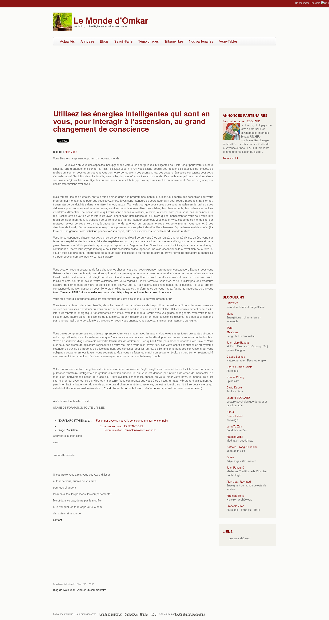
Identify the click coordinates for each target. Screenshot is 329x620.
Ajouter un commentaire (91, 590)
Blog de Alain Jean (64, 590)
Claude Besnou (236, 356)
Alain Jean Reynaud (239, 481)
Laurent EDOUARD (238, 398)
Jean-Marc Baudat (238, 342)
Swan (230, 327)
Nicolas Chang (235, 377)
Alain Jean (71, 152)
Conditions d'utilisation (110, 613)
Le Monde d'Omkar (110, 20)
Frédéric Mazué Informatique (190, 613)
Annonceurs (131, 613)
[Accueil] (62, 21)
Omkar (231, 457)
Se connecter (302, 2)
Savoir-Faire (123, 41)
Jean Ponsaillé (235, 467)
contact (57, 520)
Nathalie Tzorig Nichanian (242, 447)
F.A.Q (153, 613)
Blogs (104, 41)
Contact (144, 613)
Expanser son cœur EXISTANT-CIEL (122, 426)
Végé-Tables (228, 41)
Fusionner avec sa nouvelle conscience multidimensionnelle (132, 420)
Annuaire (87, 41)
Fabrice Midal (235, 437)
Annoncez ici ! (231, 158)
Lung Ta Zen (234, 426)
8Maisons (232, 332)
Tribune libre (173, 41)
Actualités (67, 41)
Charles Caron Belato (239, 367)
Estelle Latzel (235, 416)
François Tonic (235, 495)
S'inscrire (315, 2)
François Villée (235, 506)
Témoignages (148, 41)
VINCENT (232, 303)
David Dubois (235, 387)
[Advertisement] (164, 75)
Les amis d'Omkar (240, 538)
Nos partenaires (201, 41)
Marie (230, 313)
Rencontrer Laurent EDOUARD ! (242, 121)
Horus (230, 412)
